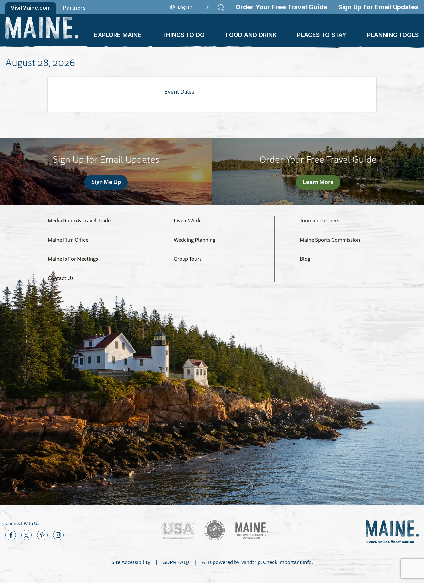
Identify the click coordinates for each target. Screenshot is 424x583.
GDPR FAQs (176, 562)
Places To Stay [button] (321, 34)
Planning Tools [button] (393, 34)
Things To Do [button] (183, 34)
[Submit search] (221, 8)
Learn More (318, 181)
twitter (26, 535)
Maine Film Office (68, 239)
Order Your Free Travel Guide (281, 7)
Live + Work (187, 220)
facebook (10, 535)
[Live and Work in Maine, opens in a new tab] (215, 530)
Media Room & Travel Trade (79, 220)
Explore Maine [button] (117, 34)
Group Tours (188, 258)
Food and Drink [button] (251, 34)
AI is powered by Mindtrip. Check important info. (257, 562)
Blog (305, 258)
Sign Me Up (106, 181)
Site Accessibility (130, 562)
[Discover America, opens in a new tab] (177, 530)
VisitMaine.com (31, 7)
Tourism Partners (319, 220)
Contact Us (61, 278)
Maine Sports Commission (330, 239)
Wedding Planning (194, 239)
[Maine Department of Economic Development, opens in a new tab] (251, 530)
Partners (74, 7)
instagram (58, 535)
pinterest (42, 535)
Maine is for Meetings (73, 258)
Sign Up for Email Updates (378, 7)
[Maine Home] (41, 28)
